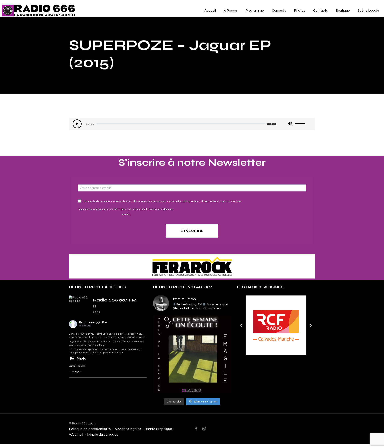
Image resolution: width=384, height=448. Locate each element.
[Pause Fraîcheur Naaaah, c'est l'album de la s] (192, 354)
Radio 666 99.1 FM (93, 322)
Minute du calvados (102, 434)
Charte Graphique (158, 429)
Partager (76, 371)
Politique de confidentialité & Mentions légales (105, 429)
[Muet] (289, 123)
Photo (81, 358)
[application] (192, 125)
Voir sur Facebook (77, 366)
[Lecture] (77, 123)
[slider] (303, 122)
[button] (241, 325)
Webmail (76, 434)
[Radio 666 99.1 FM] (79, 299)
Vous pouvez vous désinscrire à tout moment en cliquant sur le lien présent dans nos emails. (126, 212)
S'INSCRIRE (192, 231)
